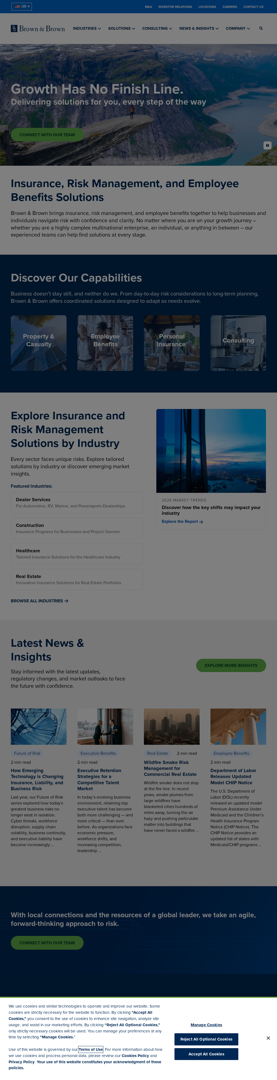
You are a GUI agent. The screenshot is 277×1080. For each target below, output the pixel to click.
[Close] (268, 1038)
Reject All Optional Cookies (206, 1039)
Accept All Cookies (206, 1054)
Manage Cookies (206, 1025)
